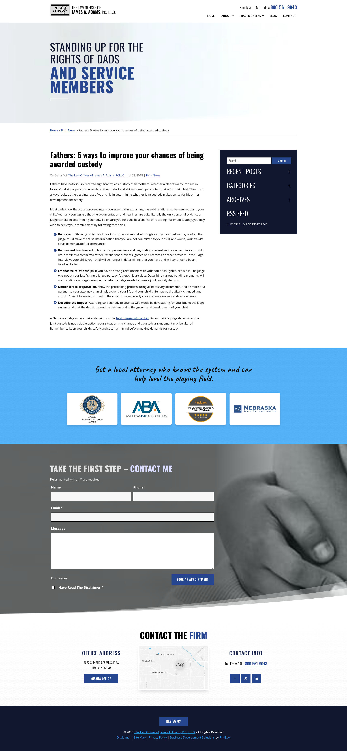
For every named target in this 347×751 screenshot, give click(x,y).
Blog (273, 16)
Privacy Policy (158, 737)
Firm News (153, 175)
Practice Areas (250, 16)
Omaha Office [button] (101, 679)
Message (58, 528)
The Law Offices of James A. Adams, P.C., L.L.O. (164, 732)
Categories (241, 186)
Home (211, 16)
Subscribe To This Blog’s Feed (247, 224)
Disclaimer (59, 578)
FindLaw (224, 737)
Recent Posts (244, 172)
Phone (138, 487)
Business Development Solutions (192, 737)
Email (57, 508)
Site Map (140, 737)
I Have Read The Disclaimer (79, 587)
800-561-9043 (284, 7)
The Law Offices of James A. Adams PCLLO (96, 175)
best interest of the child (132, 318)
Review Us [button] (173, 721)
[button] (343, 724)
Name (56, 487)
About (226, 16)
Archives (238, 200)
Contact (289, 16)
